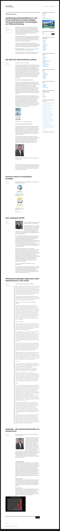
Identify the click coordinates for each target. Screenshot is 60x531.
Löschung (48, 110)
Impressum (43, 15)
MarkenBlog (9, 6)
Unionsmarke (50, 121)
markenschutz (49, 117)
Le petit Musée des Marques (46, 60)
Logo (45, 110)
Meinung (44, 47)
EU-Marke (44, 107)
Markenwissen (45, 45)
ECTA (43, 93)
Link (43, 43)
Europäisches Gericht (45, 108)
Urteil (43, 50)
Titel (43, 121)
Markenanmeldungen (45, 114)
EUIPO (49, 107)
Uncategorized (45, 49)
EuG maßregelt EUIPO (15, 218)
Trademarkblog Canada (46, 66)
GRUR (43, 94)
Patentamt (51, 118)
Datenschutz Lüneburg (46, 74)
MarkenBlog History (45, 44)
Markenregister (45, 117)
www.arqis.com (27, 272)
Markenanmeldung (28, 36)
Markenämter (44, 46)
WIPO (43, 127)
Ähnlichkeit (44, 128)
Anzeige (44, 41)
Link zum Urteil (17, 263)
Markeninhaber (51, 114)
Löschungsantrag (45, 111)
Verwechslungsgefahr (45, 124)
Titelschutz (45, 121)
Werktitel (50, 124)
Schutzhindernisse (45, 120)
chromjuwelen (45, 73)
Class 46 (44, 56)
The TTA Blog (44, 65)
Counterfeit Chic (45, 57)
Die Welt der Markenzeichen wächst (21, 60)
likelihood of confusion (46, 61)
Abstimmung (44, 40)
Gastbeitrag (7, 28)
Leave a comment (8, 32)
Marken (51, 111)
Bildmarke (50, 104)
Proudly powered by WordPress (13, 526)
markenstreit (44, 118)
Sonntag (52, 120)
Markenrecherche (46, 6)
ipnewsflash (44, 84)
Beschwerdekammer (45, 104)
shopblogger (44, 78)
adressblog (44, 72)
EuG (46, 107)
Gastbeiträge (52, 6)
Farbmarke (50, 108)
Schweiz (49, 120)
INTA (43, 95)
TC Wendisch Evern (45, 87)
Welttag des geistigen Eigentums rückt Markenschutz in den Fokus (22, 280)
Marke (49, 111)
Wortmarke (51, 127)
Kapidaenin (44, 76)
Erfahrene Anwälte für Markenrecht (30, 48)
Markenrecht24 (45, 62)
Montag (48, 118)
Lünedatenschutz (45, 85)
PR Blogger (44, 77)
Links (43, 110)
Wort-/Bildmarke (47, 127)
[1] (17, 68)
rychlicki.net (44, 63)
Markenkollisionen (8, 30)
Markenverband (45, 96)
